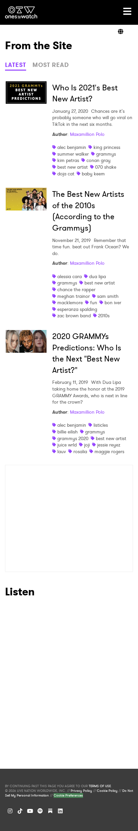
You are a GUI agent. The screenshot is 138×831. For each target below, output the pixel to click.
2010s (104, 315)
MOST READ (50, 65)
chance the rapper (76, 289)
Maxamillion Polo (87, 134)
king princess (106, 147)
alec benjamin (71, 147)
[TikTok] (20, 811)
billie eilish (67, 431)
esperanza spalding (77, 309)
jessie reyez (108, 444)
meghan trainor (73, 296)
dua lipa (97, 276)
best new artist (72, 167)
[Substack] (50, 811)
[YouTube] (30, 811)
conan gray (98, 160)
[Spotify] (40, 811)
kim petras (68, 160)
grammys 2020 (72, 438)
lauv (61, 451)
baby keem (93, 173)
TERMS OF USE (100, 786)
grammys (106, 154)
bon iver (113, 302)
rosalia (80, 451)
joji (87, 444)
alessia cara (69, 276)
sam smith (108, 296)
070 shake (105, 167)
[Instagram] (10, 811)
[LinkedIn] (60, 811)
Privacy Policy (81, 790)
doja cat (65, 173)
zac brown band (74, 315)
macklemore (70, 302)
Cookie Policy (107, 790)
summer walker (73, 154)
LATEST (15, 65)
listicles (100, 425)
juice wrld (67, 444)
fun (93, 302)
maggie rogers (109, 451)
